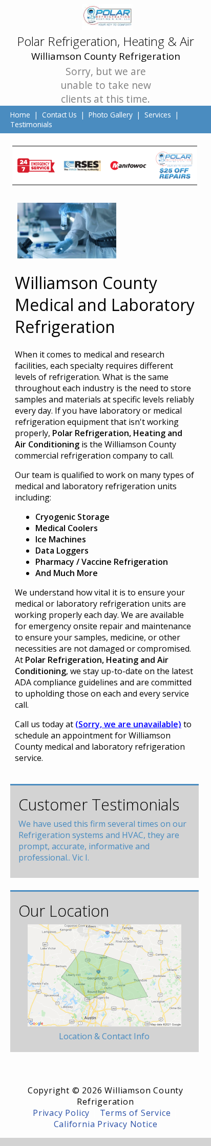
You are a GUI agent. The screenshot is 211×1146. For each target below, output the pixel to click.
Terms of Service (135, 1112)
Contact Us (59, 115)
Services (157, 115)
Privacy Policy (61, 1112)
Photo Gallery (111, 115)
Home (20, 115)
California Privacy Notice (106, 1124)
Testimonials (31, 124)
